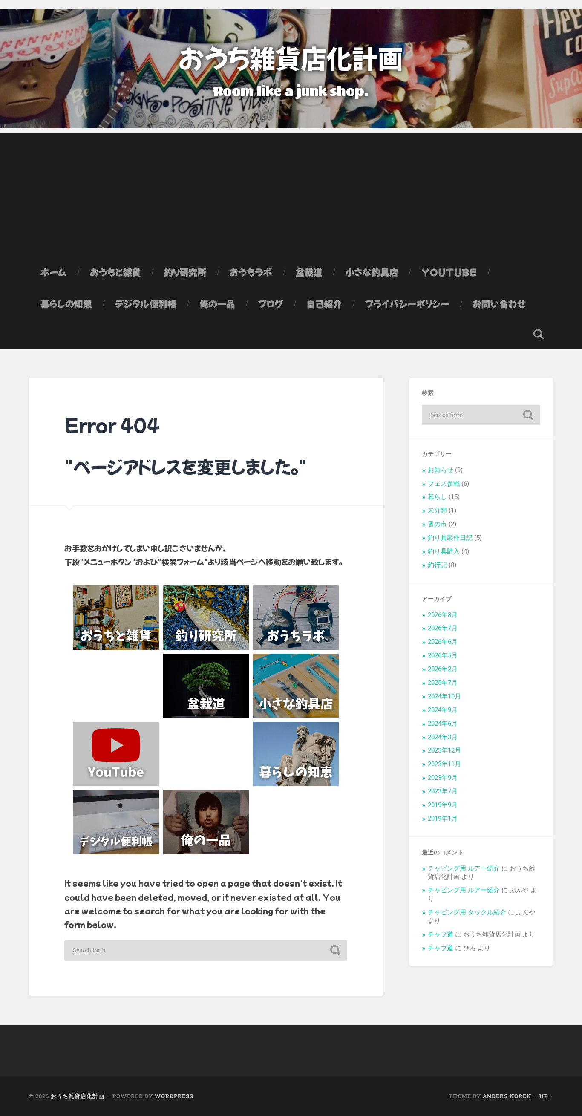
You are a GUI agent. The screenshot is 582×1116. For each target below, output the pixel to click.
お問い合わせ (499, 303)
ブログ (270, 303)
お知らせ (440, 470)
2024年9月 (443, 710)
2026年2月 (443, 669)
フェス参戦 (444, 483)
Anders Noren (507, 1096)
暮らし (437, 497)
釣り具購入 (444, 551)
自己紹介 (324, 303)
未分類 (437, 510)
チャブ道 (440, 934)
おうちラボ (251, 271)
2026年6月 (443, 642)
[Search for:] (205, 950)
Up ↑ (546, 1096)
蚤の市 (437, 524)
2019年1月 (443, 818)
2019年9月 (443, 805)
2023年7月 (443, 791)
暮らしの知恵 (66, 303)
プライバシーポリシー (407, 303)
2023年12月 (444, 750)
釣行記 (437, 565)
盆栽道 (309, 271)
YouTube (449, 271)
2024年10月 (444, 696)
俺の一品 (217, 303)
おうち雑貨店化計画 (291, 57)
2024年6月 (443, 723)
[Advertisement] (291, 192)
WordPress (174, 1096)
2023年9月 (443, 777)
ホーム (53, 271)
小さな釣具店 (372, 271)
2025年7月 (443, 682)
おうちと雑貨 (115, 271)
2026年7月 (443, 628)
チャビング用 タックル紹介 (467, 912)
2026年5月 (443, 655)
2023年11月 (444, 764)
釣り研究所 (185, 271)
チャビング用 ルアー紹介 (464, 868)
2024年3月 (443, 737)
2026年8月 (443, 615)
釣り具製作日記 (450, 538)
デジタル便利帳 (145, 303)
